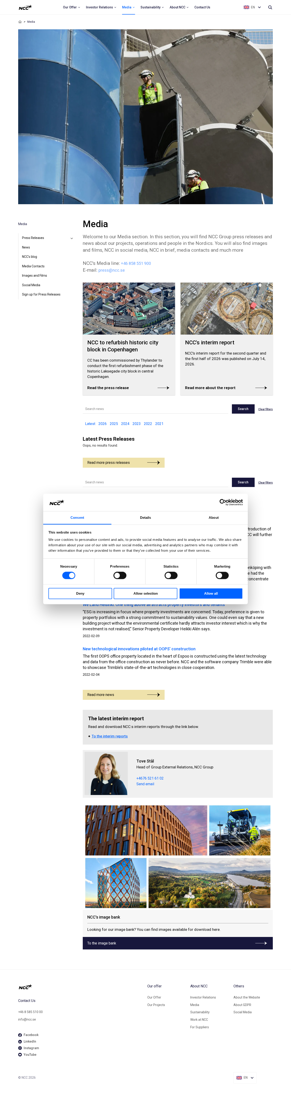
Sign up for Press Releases (41, 294)
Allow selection (145, 593)
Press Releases (33, 238)
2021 (159, 424)
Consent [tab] (77, 517)
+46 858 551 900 (136, 263)
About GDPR (242, 1005)
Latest (90, 424)
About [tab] (214, 517)
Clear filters (265, 409)
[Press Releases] (71, 238)
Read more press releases (108, 462)
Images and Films (34, 275)
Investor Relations (203, 997)
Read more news (100, 695)
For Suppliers (199, 1027)
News (26, 247)
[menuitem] (71, 7)
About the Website (246, 997)
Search (243, 409)
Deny (80, 593)
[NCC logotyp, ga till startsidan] (25, 7)
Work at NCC (199, 1019)
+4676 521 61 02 (150, 778)
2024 (125, 424)
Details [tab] (145, 517)
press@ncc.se (111, 270)
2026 (102, 424)
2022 (148, 424)
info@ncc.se (27, 1019)
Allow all (211, 593)
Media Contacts (33, 266)
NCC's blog (29, 256)
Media (194, 1005)
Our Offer (154, 997)
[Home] (20, 22)
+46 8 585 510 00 (30, 1012)
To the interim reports (110, 736)
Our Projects (156, 1005)
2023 (137, 424)
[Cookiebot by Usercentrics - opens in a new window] (223, 502)
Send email (145, 784)
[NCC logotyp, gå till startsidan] (81, 986)
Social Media (31, 285)
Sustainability (200, 1012)
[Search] (270, 7)
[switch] (119, 575)
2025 (114, 424)
